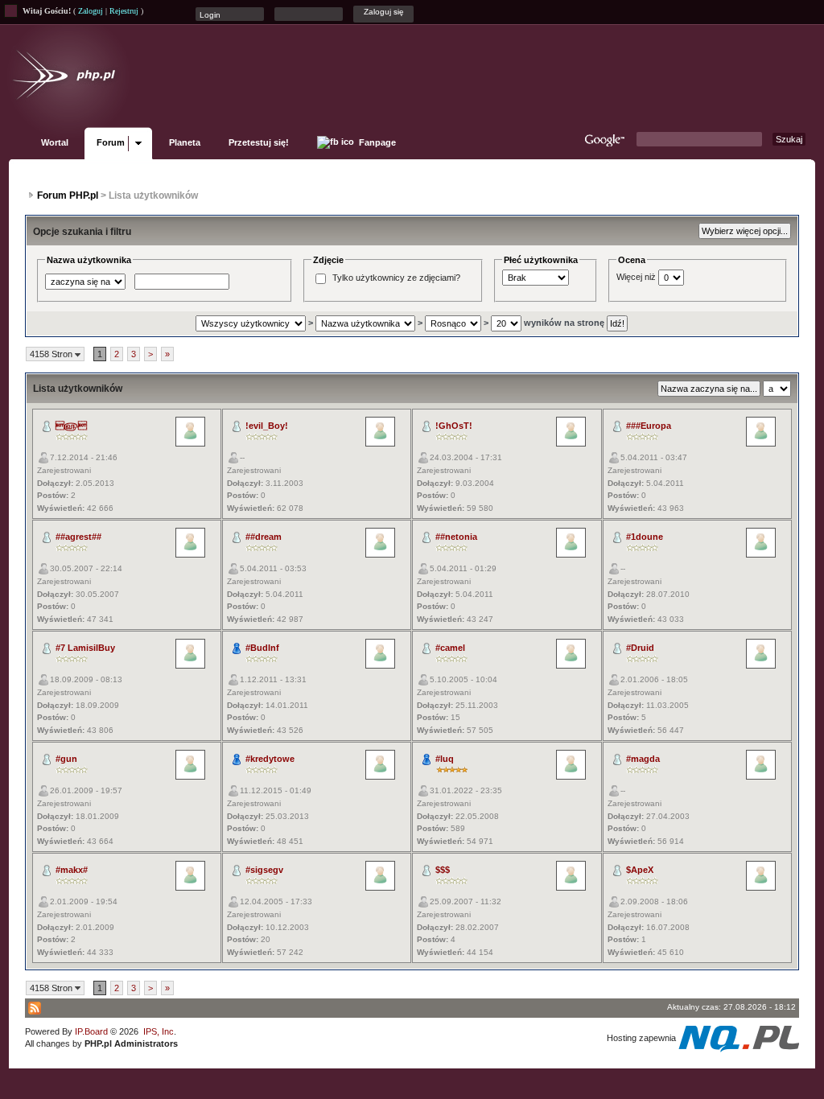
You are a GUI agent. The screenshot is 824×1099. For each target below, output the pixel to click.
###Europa (648, 425)
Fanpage (376, 142)
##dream (263, 536)
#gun (66, 759)
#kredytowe (270, 759)
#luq (444, 759)
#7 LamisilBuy (85, 647)
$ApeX (639, 870)
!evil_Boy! (266, 425)
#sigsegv (264, 870)
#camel (450, 647)
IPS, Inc (158, 1031)
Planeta (184, 142)
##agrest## (78, 536)
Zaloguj (90, 10)
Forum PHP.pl (67, 195)
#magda (643, 759)
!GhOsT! (453, 425)
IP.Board (91, 1031)
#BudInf (262, 647)
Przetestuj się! (259, 142)
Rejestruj (123, 10)
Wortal (54, 142)
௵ (71, 425)
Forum (111, 142)
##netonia (456, 536)
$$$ (442, 870)
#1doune (644, 536)
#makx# (72, 870)
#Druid (640, 647)
